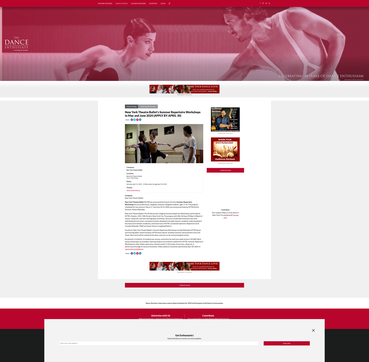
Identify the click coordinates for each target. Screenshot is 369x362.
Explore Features (105, 3)
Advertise (153, 3)
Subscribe (286, 343)
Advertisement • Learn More (184, 94)
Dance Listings (122, 3)
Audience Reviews (138, 3)
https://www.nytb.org (133, 190)
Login (163, 3)
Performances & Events (148, 106)
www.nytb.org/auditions (134, 249)
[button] (168, 3)
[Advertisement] (225, 192)
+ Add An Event (225, 170)
